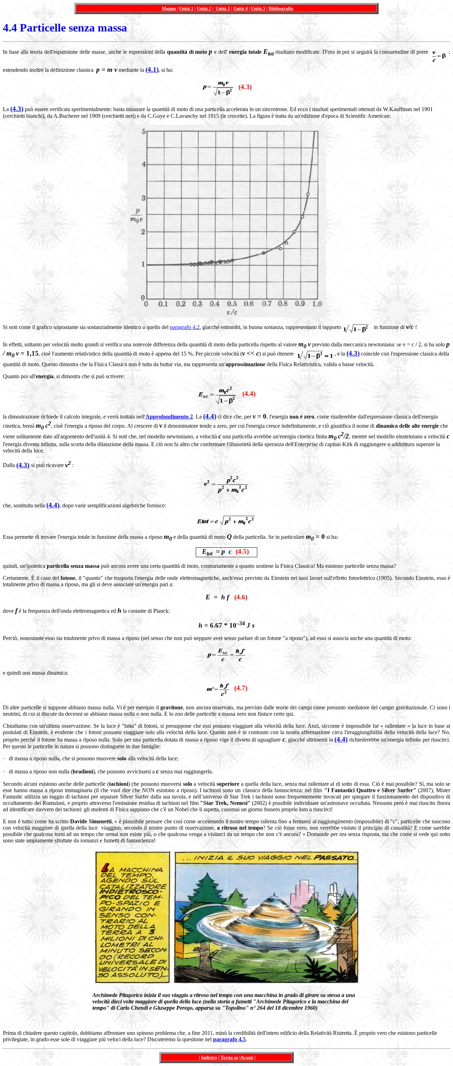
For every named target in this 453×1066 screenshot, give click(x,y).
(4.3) (16, 109)
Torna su (229, 1057)
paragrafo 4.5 (229, 1039)
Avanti (246, 1057)
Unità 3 (223, 8)
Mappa (169, 8)
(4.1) (152, 69)
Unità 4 (240, 8)
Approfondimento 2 (169, 417)
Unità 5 (258, 8)
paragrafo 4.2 (185, 327)
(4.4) (209, 416)
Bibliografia (281, 8)
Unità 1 (186, 8)
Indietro (209, 1057)
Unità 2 (204, 8)
